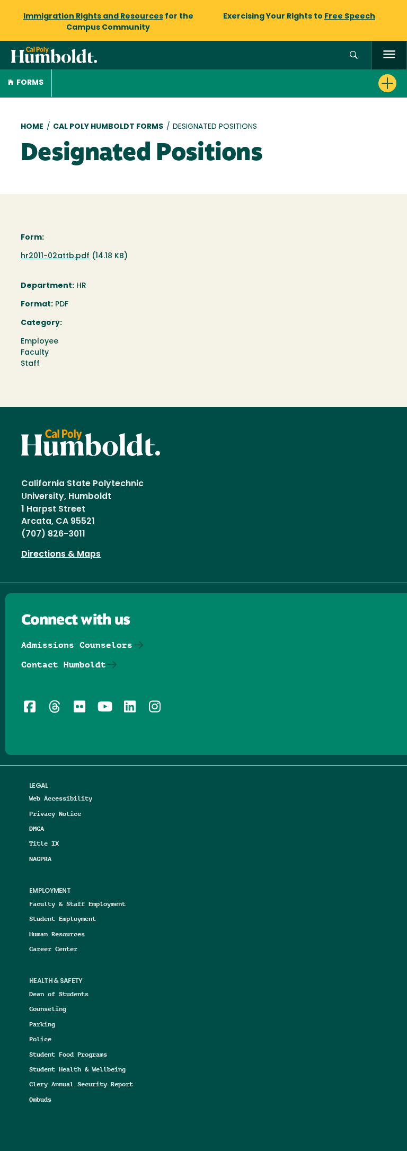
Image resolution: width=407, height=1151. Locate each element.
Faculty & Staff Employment (77, 904)
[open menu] (389, 55)
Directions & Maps (61, 554)
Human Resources (57, 934)
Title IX (44, 843)
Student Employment (62, 918)
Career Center (53, 949)
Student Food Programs (68, 1054)
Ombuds (40, 1099)
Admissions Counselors (76, 645)
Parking (42, 1024)
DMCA (36, 828)
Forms (29, 83)
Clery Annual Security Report (81, 1084)
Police (40, 1039)
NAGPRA (40, 859)
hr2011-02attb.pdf (55, 256)
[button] (353, 55)
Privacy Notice (55, 814)
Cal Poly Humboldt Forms (108, 127)
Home (32, 127)
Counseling (47, 1009)
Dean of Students (59, 994)
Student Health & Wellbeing (77, 1069)
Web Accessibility (60, 798)
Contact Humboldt (63, 665)
